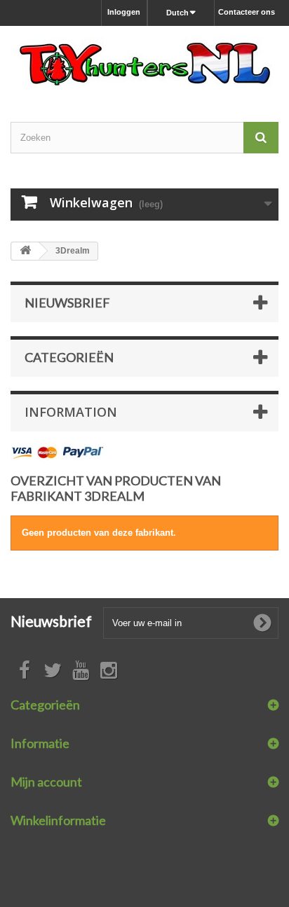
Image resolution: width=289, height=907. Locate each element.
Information (71, 411)
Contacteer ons (246, 12)
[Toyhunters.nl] (144, 61)
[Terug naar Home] (25, 251)
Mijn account (46, 781)
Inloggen (123, 12)
